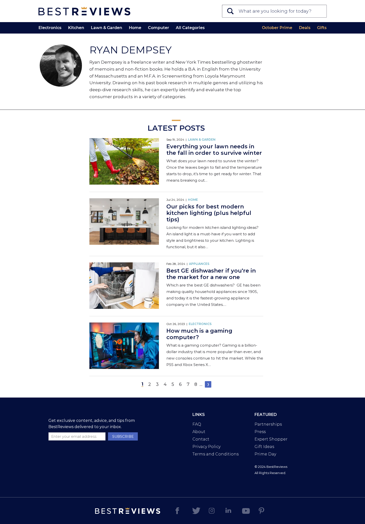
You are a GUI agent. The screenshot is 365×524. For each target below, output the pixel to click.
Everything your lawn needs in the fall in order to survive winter (214, 149)
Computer (158, 27)
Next (208, 384)
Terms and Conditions (215, 454)
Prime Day (265, 454)
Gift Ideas (264, 446)
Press (260, 431)
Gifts (322, 27)
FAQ (196, 424)
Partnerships (268, 424)
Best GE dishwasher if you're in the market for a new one (211, 274)
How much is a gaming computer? (199, 334)
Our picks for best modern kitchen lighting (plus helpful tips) (208, 213)
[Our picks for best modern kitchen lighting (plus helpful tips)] (124, 222)
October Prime (277, 27)
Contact (200, 439)
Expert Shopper (271, 439)
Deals (304, 27)
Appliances (199, 264)
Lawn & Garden (106, 27)
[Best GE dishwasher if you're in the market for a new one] (124, 286)
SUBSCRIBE (123, 436)
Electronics (49, 27)
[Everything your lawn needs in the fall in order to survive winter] (124, 162)
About (198, 431)
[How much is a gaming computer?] (124, 346)
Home (135, 27)
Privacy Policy (206, 446)
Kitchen (76, 27)
